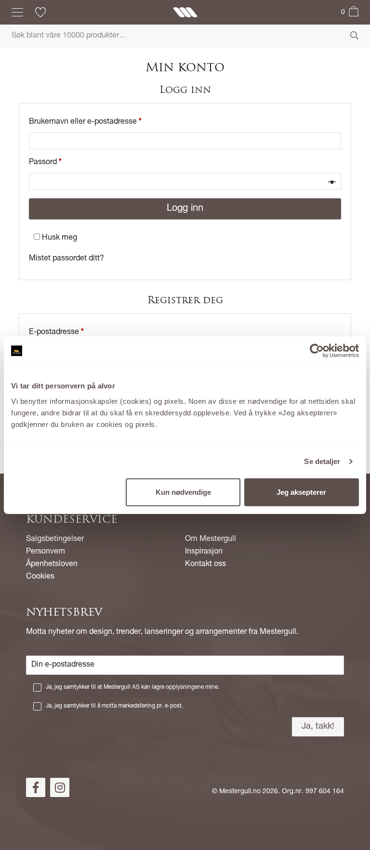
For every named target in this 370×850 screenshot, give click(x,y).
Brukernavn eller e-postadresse (85, 122)
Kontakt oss (205, 564)
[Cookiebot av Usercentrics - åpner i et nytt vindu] (317, 351)
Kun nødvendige (183, 492)
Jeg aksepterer (301, 492)
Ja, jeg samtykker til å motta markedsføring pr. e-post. (114, 706)
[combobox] (185, 36)
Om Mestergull (210, 539)
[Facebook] (35, 787)
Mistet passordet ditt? (66, 259)
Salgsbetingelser (55, 539)
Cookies (40, 577)
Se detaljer (322, 461)
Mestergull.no (240, 791)
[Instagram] (59, 787)
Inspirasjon (204, 552)
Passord (45, 163)
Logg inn (185, 209)
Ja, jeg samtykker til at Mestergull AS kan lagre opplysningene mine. (132, 687)
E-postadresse (56, 332)
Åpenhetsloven (52, 564)
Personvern (45, 552)
